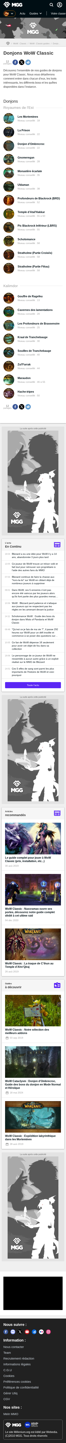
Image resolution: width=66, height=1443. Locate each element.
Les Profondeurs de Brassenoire (39, 323)
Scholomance (26, 239)
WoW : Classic (19, 43)
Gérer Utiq (10, 1393)
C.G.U (7, 1370)
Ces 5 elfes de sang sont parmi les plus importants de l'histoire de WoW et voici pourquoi (33, 671)
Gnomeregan (26, 157)
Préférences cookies (17, 1381)
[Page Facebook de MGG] (5, 1331)
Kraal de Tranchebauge (33, 337)
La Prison (24, 130)
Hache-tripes (26, 391)
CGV (6, 1399)
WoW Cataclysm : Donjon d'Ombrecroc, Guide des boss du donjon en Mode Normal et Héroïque (33, 1084)
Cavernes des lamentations (35, 310)
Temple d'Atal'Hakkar (31, 212)
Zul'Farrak (24, 364)
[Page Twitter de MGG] (20, 1331)
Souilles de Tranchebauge (34, 350)
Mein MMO (10, 1414)
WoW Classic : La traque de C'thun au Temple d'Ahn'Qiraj (29, 965)
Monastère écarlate (30, 171)
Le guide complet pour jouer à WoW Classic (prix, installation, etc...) (28, 859)
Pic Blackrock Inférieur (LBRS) (37, 225)
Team (7, 1352)
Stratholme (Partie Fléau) (33, 266)
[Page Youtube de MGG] (27, 1331)
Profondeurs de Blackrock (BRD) (39, 198)
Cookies (8, 1376)
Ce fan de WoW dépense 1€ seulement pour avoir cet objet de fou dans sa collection (33, 645)
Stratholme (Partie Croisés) (35, 252)
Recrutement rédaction (18, 1358)
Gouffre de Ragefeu (30, 296)
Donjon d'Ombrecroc (31, 144)
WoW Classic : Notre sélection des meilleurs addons (27, 1031)
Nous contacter (13, 1347)
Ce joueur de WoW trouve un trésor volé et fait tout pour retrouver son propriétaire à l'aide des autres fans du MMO (35, 567)
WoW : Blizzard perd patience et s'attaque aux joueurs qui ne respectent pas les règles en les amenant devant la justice (34, 606)
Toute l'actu (33, 685)
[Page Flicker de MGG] (41, 1331)
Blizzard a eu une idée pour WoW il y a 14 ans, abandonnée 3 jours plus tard (34, 555)
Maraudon (24, 378)
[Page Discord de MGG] (12, 1331)
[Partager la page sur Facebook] (15, 62)
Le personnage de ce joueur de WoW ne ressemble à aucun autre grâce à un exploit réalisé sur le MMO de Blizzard (35, 658)
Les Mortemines (28, 116)
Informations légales (17, 1364)
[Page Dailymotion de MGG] (34, 1331)
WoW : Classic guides (40, 43)
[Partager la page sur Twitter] (21, 62)
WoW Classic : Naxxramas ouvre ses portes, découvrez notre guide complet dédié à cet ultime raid (30, 912)
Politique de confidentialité (21, 1387)
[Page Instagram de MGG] (48, 1331)
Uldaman (23, 184)
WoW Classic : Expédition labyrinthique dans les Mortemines (30, 1137)
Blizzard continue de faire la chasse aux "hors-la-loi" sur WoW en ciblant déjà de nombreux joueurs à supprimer (33, 580)
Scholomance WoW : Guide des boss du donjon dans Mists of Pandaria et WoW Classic (33, 619)
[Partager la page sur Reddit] (28, 62)
